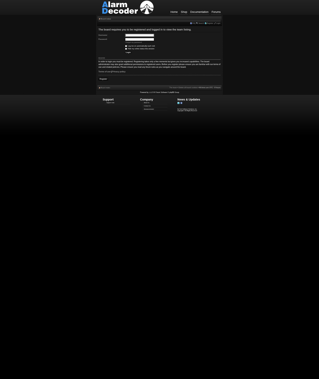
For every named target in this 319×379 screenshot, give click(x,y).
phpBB (151, 92)
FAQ (194, 23)
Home (174, 11)
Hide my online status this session (140, 49)
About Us (146, 102)
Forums (216, 11)
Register (210, 23)
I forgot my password (133, 42)
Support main (110, 102)
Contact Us (147, 106)
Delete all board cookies (188, 88)
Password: (102, 39)
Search (201, 23)
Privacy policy (118, 72)
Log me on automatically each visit (141, 46)
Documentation (199, 11)
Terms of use (104, 72)
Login (218, 23)
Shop (184, 11)
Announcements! (149, 109)
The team (173, 88)
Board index (106, 19)
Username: (103, 35)
